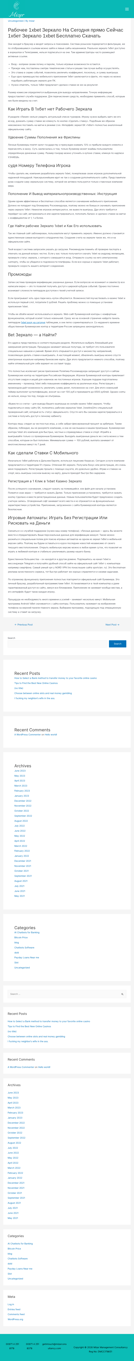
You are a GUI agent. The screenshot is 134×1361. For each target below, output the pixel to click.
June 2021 (19, 891)
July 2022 (19, 825)
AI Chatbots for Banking (26, 932)
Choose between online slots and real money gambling (43, 693)
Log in (11, 1304)
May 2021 (19, 896)
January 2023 (21, 795)
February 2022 (22, 851)
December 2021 (22, 861)
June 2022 (19, 830)
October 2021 (21, 871)
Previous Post (24, 624)
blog (16, 942)
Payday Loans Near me (26, 957)
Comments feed (16, 1314)
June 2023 (20, 770)
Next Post (112, 624)
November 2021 (22, 866)
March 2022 (20, 846)
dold (16, 952)
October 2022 (21, 810)
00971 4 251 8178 (12, 1346)
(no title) (18, 688)
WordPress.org (15, 1319)
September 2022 (23, 816)
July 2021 (19, 886)
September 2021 (23, 876)
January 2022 (21, 856)
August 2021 (20, 881)
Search (11, 638)
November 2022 (22, 805)
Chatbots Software (24, 947)
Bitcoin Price (21, 937)
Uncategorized (15, 21)
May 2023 (19, 775)
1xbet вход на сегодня (33, 322)
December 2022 (22, 801)
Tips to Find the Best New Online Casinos (36, 683)
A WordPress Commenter (27, 734)
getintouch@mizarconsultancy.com (54, 1346)
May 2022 (19, 836)
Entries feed (14, 1309)
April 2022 (19, 841)
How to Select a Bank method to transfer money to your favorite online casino (55, 678)
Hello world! (51, 734)
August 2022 (21, 821)
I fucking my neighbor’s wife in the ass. (34, 698)
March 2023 (20, 785)
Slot (16, 962)
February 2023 (22, 790)
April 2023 (19, 780)
